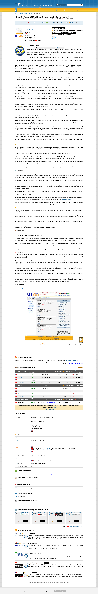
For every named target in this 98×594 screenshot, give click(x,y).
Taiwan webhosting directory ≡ (76, 526)
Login (60, 5)
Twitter (57, 591)
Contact (70, 591)
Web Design (60, 47)
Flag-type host (21, 382)
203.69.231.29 (46, 449)
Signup (64, 5)
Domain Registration (50, 47)
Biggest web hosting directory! (24, 5)
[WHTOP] (16, 10)
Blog (59, 591)
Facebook (55, 591)
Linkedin (62, 591)
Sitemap (81, 591)
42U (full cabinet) (21, 396)
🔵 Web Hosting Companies (26, 13)
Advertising (75, 591)
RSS (64, 591)
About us (19, 289)
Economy (20, 374)
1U (18, 388)
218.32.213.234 (44, 447)
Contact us (19, 287)
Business (20, 377)
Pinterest (60, 591)
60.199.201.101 (34, 458)
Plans (81, 367)
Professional (20, 379)
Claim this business (49, 409)
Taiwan (34, 430)
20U (18, 393)
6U (18, 391)
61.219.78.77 (47, 451)
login (54, 407)
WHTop (16, 13)
